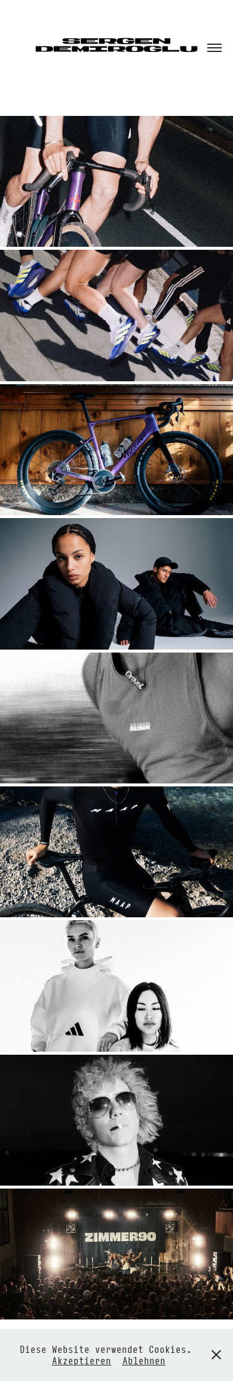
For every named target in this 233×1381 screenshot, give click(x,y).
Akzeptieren (81, 1360)
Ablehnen (143, 1360)
